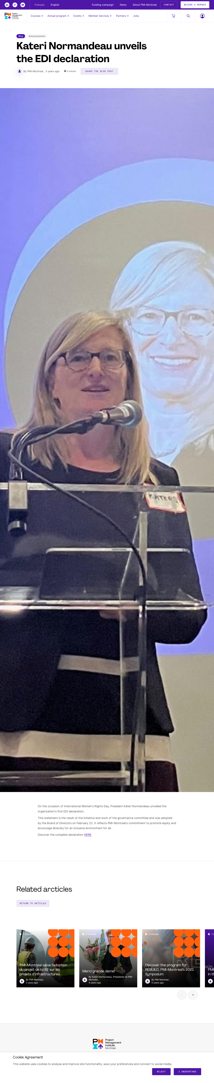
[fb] (15, 5)
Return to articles (33, 903)
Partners (121, 15)
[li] (7, 5)
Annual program (56, 15)
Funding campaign (103, 4)
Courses (35, 15)
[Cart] (174, 16)
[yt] (22, 5)
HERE (87, 834)
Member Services (99, 15)
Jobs (136, 15)
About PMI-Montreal (145, 4)
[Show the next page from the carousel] (193, 995)
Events (77, 15)
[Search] (188, 16)
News (123, 4)
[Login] (202, 16)
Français (39, 4)
